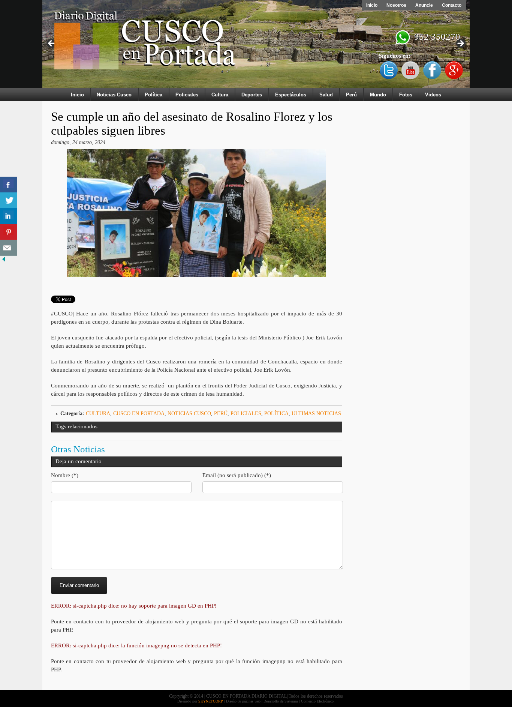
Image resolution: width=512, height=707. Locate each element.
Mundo (378, 95)
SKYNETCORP (210, 701)
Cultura (219, 95)
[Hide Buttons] (3, 261)
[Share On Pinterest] (8, 232)
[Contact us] (8, 248)
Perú (351, 95)
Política (153, 95)
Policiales (186, 95)
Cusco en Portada (139, 413)
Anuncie (424, 5)
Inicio (371, 5)
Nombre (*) (64, 475)
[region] (256, 46)
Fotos (405, 95)
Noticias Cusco (114, 95)
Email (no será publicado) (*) (236, 475)
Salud (326, 95)
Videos (433, 95)
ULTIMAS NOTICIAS (316, 413)
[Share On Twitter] (8, 200)
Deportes (251, 95)
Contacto (451, 5)
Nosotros (396, 5)
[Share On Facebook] (8, 185)
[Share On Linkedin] (8, 216)
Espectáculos (290, 95)
